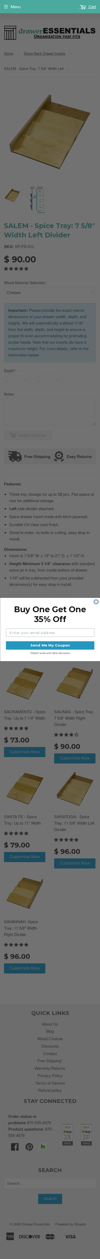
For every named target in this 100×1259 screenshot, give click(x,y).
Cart (91, 6)
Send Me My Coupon (50, 645)
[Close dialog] (96, 602)
